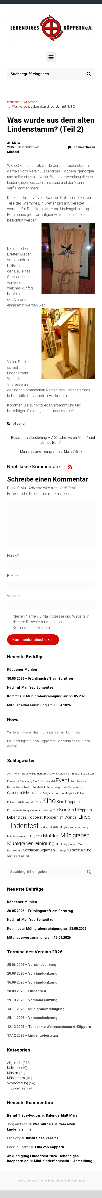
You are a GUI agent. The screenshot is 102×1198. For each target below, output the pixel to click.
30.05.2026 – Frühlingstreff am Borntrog (40, 679)
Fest (72, 781)
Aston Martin (66, 773)
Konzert (67, 810)
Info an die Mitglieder (42, 793)
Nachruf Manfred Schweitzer (31, 688)
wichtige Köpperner (18, 855)
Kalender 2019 (33, 802)
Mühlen (51, 835)
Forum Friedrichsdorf (19, 787)
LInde (84, 817)
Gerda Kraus (75, 787)
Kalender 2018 (15, 802)
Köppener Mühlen (22, 670)
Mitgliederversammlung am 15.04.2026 (39, 705)
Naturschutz (14, 850)
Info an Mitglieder (66, 793)
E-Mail (13, 576)
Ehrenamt (13, 781)
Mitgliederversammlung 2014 (24, 836)
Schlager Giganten (39, 850)
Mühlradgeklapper (66, 844)
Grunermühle (18, 792)
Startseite (13, 102)
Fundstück (39, 787)
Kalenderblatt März (62, 1116)
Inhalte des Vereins (42, 1138)
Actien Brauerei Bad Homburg (31, 773)
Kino (49, 801)
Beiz (77, 773)
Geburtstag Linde (56, 787)
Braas (83, 773)
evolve (21, 1180)
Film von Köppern (49, 1147)
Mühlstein (84, 844)
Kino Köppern (68, 801)
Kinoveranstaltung (18, 810)
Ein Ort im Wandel (44, 781)
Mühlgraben (75, 835)
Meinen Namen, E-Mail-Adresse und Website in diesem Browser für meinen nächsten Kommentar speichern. (51, 622)
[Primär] (51, 57)
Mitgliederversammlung (74, 827)
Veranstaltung (79, 850)
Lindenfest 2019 (49, 827)
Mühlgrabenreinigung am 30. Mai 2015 (49, 452)
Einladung (26, 781)
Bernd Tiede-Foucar (24, 1116)
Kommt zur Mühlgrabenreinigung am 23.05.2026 (46, 696)
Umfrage (61, 850)
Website (14, 596)
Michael (13, 152)
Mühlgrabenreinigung (31, 843)
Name (13, 555)
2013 (10, 773)
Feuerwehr (82, 781)
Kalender (82, 793)
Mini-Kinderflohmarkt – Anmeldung (63, 1161)
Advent (53, 773)
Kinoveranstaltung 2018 (44, 810)
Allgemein (30, 102)
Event (63, 780)
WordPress (77, 1180)
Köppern (84, 810)
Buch (91, 773)
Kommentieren (84, 147)
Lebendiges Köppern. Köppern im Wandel (42, 817)
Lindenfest (23, 826)
